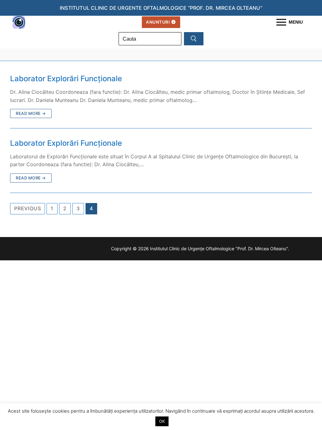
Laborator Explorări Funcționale (66, 78)
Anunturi (158, 22)
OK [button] (162, 421)
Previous (27, 208)
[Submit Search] (193, 38)
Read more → (31, 113)
